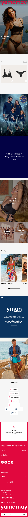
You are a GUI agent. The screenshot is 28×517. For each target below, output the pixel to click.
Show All (25, 61)
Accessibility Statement (6, 494)
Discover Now (14, 324)
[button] (21, 86)
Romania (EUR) (4, 502)
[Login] (11, 514)
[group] (14, 27)
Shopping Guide (4, 468)
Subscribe (24, 450)
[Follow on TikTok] (12, 462)
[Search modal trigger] (4, 514)
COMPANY (3, 476)
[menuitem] (4, 514)
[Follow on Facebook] (5, 462)
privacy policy (4, 455)
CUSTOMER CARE (4, 472)
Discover (3, 38)
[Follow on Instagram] (2, 462)
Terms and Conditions (6, 490)
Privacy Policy (4, 492)
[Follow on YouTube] (9, 462)
